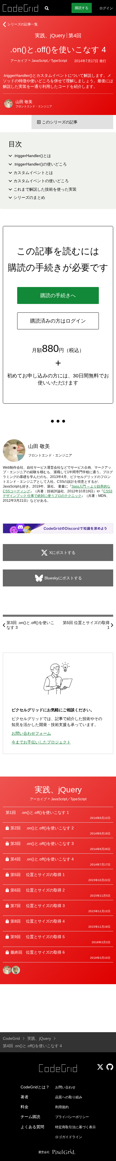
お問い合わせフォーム (31, 733)
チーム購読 (30, 1116)
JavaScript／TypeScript (49, 61)
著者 (24, 1097)
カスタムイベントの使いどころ (41, 181)
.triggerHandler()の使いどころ (40, 164)
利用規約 (62, 1107)
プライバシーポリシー (72, 1117)
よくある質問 (32, 1127)
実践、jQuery (50, 35)
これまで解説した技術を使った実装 (45, 189)
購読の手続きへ (58, 295)
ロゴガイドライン (68, 1137)
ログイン (106, 8)
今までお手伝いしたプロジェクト (41, 742)
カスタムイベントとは (33, 172)
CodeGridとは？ (35, 1087)
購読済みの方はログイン (58, 321)
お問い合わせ (65, 1087)
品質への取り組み (68, 1097)
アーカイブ (18, 61)
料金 (24, 1107)
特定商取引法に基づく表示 (75, 1127)
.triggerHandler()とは (32, 155)
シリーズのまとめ (29, 197)
